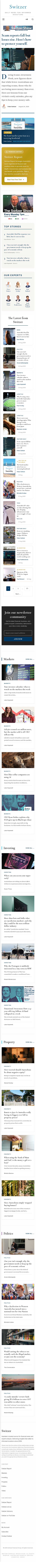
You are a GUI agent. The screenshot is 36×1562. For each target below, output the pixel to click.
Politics (20, 349)
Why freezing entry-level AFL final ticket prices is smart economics (23, 400)
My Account (5, 1527)
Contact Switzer (7, 1536)
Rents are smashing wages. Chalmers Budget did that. (23, 533)
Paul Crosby (20, 405)
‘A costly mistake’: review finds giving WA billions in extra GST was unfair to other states (17, 1399)
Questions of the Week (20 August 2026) (22, 574)
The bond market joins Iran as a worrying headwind (23, 467)
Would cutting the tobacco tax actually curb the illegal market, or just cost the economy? (17, 1354)
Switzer (18, 6)
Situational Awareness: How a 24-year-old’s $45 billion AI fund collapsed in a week (18, 1011)
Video (4, 1491)
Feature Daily (21, 439)
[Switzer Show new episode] (18, 28)
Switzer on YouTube (8, 1515)
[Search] (32, 19)
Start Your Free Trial (14, 179)
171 (27, 588)
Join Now (18, 639)
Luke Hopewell (21, 384)
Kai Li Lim (19, 519)
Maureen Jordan (22, 429)
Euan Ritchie (20, 339)
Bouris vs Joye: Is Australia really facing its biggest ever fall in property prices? (17, 1115)
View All (30, 659)
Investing (5, 1477)
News (18, 330)
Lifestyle (20, 394)
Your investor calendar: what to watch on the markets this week (24, 378)
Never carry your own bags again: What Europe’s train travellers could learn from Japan (24, 422)
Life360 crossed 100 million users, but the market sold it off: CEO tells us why (18, 732)
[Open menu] (3, 19)
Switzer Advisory (7, 1511)
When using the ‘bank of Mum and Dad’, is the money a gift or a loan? (17, 1160)
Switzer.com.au (6, 1507)
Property (4, 1482)
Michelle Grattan (21, 493)
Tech (18, 503)
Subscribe (5, 1532)
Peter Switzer (12, 106)
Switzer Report (6, 1468)
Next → (18, 594)
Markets (20, 372)
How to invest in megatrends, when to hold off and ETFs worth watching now (24, 554)
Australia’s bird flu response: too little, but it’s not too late (23, 334)
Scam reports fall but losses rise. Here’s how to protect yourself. (16, 39)
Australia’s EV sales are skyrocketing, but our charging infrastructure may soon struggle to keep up (24, 511)
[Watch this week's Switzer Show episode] (18, 207)
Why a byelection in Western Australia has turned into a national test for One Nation (24, 487)
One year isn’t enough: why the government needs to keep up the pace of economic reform (17, 247)
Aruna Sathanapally (22, 363)
